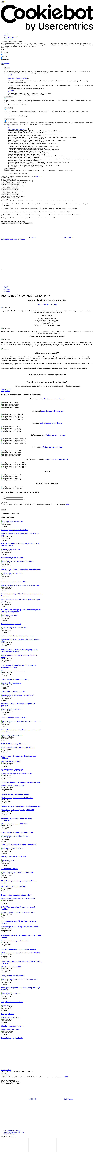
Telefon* (3, 498)
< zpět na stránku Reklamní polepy (47, 304)
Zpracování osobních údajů (12, 1130)
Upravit (19, 223)
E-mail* (3, 496)
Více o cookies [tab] (8, 38)
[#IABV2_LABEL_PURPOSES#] (10, 184)
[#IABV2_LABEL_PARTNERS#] (9, 194)
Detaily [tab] (6, 35)
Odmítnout (4, 223)
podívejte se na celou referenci (53, 399)
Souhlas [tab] (6, 34)
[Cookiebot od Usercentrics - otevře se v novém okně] (47, 31)
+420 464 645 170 (6, 389)
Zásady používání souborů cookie (14, 1132)
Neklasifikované (10, 168)
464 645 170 (32, 1099)
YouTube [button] (10, 126)
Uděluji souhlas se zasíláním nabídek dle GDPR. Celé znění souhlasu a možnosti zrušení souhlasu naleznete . (36, 504)
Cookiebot (38, 176)
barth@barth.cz (5, 391)
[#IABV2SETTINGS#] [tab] (10, 37)
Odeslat (3, 509)
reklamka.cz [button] (11, 90)
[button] (47, 1048)
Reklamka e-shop (6, 239)
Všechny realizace (6, 1070)
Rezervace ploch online (18, 239)
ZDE (67, 504)
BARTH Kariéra (9, 1134)
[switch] (1, 54)
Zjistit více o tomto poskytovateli (17, 78)
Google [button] (10, 75)
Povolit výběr (12, 223)
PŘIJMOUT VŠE (27, 223)
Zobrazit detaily (5, 63)
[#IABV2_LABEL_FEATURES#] (9, 189)
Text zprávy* (4, 502)
